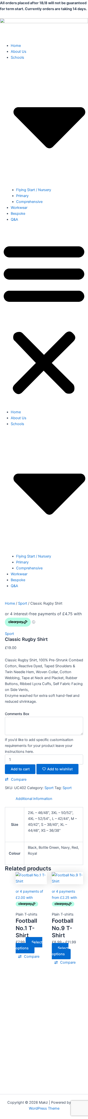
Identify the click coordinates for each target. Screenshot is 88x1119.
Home (16, 45)
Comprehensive (29, 201)
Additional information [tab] (34, 798)
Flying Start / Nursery (33, 190)
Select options (29, 945)
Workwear (19, 207)
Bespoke (18, 213)
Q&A (14, 219)
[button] (44, 318)
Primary (22, 196)
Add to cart (20, 769)
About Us (18, 51)
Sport (22, 603)
